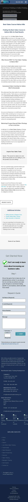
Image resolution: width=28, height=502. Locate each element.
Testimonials (5, 447)
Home (4, 437)
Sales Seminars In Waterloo (13, 218)
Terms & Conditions (14, 488)
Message (4, 317)
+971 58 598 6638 (12, 408)
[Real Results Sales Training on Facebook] (3, 419)
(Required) (8, 338)
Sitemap (14, 487)
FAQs (3, 440)
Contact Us (5, 465)
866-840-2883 (13, 384)
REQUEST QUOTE (6, 202)
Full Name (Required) (8, 297)
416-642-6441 (11, 381)
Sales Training (6, 458)
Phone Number (6, 310)
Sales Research (6, 450)
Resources (14, 491)
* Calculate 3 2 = (7, 331)
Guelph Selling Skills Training (13, 216)
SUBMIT (21, 333)
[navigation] (26, 1)
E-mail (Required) (7, 304)
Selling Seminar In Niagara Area (14, 214)
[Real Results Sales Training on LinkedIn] (15, 419)
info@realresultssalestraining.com (10, 343)
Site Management (14, 493)
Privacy (14, 490)
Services (4, 455)
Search (4, 442)
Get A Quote (5, 463)
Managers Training (7, 460)
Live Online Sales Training (8, 445)
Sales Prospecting (7, 452)
